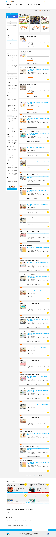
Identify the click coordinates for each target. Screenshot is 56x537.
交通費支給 (9, 167)
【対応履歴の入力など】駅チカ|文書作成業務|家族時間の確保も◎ (38, 247)
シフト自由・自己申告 (9, 121)
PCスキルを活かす (15, 179)
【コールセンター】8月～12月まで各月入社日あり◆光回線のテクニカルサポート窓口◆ (38, 391)
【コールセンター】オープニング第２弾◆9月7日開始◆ (36, 147)
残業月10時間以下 (15, 110)
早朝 (8, 128)
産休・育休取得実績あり (15, 174)
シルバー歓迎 (9, 88)
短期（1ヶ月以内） (9, 58)
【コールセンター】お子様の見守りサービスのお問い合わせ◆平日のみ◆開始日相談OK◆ (38, 334)
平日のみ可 (15, 118)
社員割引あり (15, 170)
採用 (29, 533)
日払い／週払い (15, 79)
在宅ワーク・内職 (15, 108)
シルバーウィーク (9, 68)
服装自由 (9, 149)
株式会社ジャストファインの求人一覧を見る (32, 63)
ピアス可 (15, 149)
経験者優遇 (9, 181)
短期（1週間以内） (15, 56)
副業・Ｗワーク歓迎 (15, 90)
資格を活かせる (15, 182)
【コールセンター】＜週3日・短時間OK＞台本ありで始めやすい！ (38, 233)
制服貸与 (9, 170)
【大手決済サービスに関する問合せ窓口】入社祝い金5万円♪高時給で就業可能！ (38, 53)
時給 (8, 74)
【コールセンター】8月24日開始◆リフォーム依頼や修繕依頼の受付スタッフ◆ (38, 377)
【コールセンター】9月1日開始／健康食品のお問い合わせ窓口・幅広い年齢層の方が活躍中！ (38, 277)
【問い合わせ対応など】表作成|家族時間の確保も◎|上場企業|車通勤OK (38, 162)
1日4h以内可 (15, 105)
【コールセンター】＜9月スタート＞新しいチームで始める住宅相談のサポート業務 (38, 363)
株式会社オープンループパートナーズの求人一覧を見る (33, 141)
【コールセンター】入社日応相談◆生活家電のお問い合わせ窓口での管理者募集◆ (38, 177)
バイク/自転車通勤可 (9, 157)
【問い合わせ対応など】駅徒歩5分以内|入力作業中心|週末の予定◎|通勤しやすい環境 (38, 191)
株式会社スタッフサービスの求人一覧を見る (32, 127)
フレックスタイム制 (15, 121)
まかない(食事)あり (9, 165)
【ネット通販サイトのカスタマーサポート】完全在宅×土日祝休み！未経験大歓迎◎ (37, 103)
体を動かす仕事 (9, 108)
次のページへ (40, 475)
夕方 (14, 130)
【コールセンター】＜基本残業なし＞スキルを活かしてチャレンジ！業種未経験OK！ (37, 320)
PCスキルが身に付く (9, 160)
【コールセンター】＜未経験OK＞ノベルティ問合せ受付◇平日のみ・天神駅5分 (37, 205)
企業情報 (20, 533)
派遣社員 (15, 99)
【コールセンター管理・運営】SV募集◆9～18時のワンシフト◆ (37, 262)
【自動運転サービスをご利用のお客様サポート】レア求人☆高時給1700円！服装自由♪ (38, 70)
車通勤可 (15, 155)
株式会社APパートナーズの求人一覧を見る (32, 46)
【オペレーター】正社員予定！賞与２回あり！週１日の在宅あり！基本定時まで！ (38, 434)
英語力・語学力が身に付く (15, 157)
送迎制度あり (15, 167)
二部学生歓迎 (15, 85)
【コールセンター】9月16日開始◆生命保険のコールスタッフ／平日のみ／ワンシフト (38, 449)
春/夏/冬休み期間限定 (15, 60)
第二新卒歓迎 (9, 92)
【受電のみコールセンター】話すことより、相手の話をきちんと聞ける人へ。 (38, 39)
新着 (42, 10)
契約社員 (9, 99)
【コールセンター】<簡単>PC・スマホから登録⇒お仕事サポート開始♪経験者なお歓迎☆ (38, 348)
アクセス (23, 533)
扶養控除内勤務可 (9, 106)
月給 (15, 74)
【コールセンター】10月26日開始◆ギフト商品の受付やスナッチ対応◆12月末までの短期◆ (38, 134)
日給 (12, 74)
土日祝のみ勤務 (9, 119)
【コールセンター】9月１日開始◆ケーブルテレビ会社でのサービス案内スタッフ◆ (38, 420)
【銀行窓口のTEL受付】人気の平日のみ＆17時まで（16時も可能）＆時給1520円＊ (38, 87)
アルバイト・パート (9, 97)
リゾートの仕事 (9, 110)
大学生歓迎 (9, 85)
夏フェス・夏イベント (15, 66)
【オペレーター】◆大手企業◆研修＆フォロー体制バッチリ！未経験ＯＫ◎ (38, 119)
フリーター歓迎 (9, 90)
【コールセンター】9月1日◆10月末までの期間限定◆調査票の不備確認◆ (38, 405)
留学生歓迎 (15, 88)
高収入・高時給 (9, 79)
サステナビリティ (26, 533)
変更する (12, 33)
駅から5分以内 (9, 155)
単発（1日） (9, 55)
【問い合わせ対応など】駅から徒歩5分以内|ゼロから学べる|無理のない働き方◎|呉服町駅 (38, 463)
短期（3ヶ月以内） (15, 58)
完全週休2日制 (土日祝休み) (9, 123)
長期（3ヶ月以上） (9, 60)
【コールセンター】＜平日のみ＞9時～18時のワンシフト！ (36, 290)
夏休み (8, 65)
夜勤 (14, 131)
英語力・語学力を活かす (9, 179)
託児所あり (9, 173)
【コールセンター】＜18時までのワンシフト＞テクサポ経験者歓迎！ (37, 219)
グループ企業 (32, 533)
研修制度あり (15, 165)
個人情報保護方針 (36, 533)
